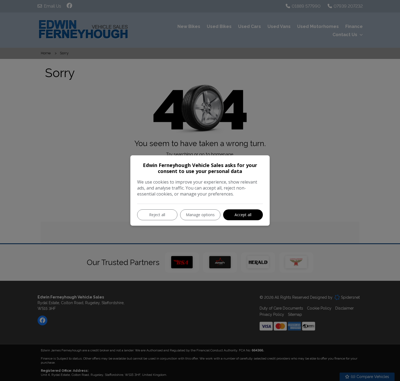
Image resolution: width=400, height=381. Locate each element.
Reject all (157, 214)
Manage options (200, 214)
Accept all (243, 214)
